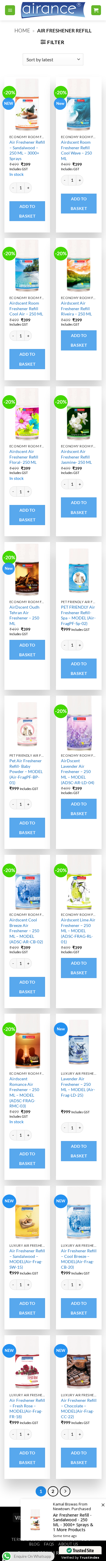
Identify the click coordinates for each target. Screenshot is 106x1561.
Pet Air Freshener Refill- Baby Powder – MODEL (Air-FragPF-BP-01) (26, 771)
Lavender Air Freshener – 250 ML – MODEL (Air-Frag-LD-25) (78, 1087)
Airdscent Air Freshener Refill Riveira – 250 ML (76, 308)
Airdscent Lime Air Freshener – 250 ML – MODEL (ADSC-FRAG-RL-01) (78, 930)
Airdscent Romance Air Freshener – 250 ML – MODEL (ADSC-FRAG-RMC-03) (24, 1092)
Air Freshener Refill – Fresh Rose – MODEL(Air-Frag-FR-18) (27, 1408)
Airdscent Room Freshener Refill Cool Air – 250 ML (26, 308)
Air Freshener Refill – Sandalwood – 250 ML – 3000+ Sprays (27, 150)
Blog (34, 1544)
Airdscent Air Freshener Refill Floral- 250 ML (23, 457)
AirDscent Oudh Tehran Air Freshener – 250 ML (24, 615)
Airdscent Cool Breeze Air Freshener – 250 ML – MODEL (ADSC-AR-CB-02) (26, 930)
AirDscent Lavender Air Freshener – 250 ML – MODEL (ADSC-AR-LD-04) (77, 771)
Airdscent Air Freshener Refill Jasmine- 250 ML (76, 457)
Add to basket (27, 211)
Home (22, 30)
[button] (10, 10)
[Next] (65, 1491)
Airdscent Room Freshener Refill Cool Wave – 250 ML (76, 150)
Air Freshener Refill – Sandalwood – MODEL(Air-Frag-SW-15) (27, 1259)
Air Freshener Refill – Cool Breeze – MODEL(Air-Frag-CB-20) (79, 1259)
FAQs (49, 1544)
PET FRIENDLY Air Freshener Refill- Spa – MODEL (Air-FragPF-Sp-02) (78, 615)
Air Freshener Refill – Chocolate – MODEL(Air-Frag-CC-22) (79, 1408)
